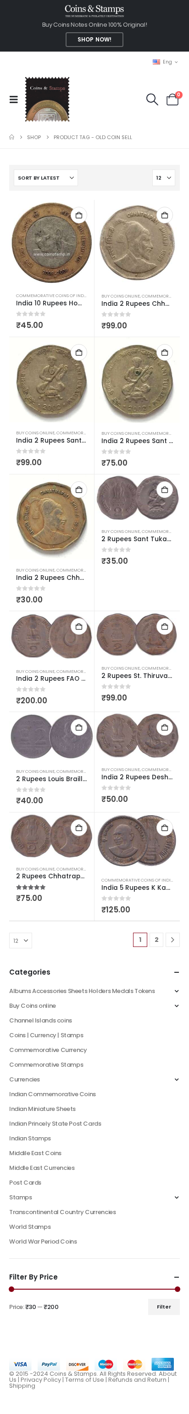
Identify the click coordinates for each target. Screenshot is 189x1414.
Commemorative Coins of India (52, 295)
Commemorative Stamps (46, 1064)
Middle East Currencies (41, 1167)
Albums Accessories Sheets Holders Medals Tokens (82, 991)
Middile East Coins (35, 1153)
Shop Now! (94, 39)
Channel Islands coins (40, 1020)
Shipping (22, 1385)
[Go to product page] (51, 242)
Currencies (24, 1079)
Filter (164, 1306)
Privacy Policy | (43, 1379)
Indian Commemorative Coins (52, 1094)
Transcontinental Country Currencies (62, 1212)
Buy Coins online (120, 296)
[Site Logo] (47, 99)
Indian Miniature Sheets (42, 1108)
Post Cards (25, 1182)
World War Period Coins (43, 1241)
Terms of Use (84, 1379)
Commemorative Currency (48, 1050)
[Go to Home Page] (11, 137)
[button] (16, 99)
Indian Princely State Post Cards (55, 1123)
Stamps (20, 1197)
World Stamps (29, 1226)
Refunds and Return (137, 1379)
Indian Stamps (30, 1138)
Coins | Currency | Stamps (46, 1035)
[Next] (173, 940)
